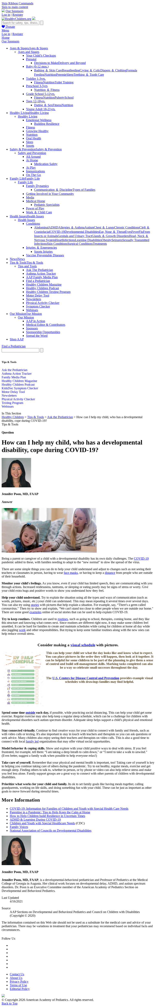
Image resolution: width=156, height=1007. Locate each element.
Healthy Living (27, 116)
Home (6, 37)
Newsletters (33, 299)
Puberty (60, 97)
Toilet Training (64, 82)
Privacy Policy (19, 981)
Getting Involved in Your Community (50, 193)
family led (32, 741)
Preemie (61, 74)
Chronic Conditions (126, 227)
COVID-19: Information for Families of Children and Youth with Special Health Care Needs (69, 808)
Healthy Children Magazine (44, 284)
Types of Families (84, 189)
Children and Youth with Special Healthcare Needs (42, 823)
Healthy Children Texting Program (48, 292)
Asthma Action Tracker (41, 273)
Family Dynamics (37, 186)
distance (110, 572)
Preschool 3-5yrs (37, 86)
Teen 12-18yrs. (35, 101)
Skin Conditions (57, 243)
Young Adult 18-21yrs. (40, 109)
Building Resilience (46, 123)
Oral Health (33, 138)
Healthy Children (13, 417)
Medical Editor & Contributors (45, 324)
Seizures (117, 240)
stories (35, 605)
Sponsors (32, 328)
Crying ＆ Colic (90, 70)
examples (35, 612)
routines (63, 619)
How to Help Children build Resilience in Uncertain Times (47, 816)
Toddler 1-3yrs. (36, 78)
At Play (31, 167)
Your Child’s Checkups (41, 55)
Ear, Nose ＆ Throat (112, 231)
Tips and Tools (27, 266)
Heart (58, 240)
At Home (32, 160)
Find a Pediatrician (38, 281)
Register (17, 14)
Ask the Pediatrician (14, 370)
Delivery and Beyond (72, 63)
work (22, 630)
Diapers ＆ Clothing (113, 70)
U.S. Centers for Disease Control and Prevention (85, 678)
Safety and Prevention (32, 153)
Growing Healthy (37, 131)
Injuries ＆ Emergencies (41, 247)
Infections (68, 240)
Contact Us (17, 974)
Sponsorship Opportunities (43, 332)
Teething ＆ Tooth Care (89, 74)
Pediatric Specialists (47, 204)
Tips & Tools (35, 417)
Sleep (70, 74)
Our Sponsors (14, 11)
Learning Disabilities (88, 240)
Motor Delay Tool (37, 295)
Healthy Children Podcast (42, 288)
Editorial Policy (20, 989)
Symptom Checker (38, 306)
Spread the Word (37, 335)
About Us (16, 978)
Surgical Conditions (80, 243)
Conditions (33, 223)
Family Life (25, 182)
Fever (135, 231)
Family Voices (19, 827)
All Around (33, 156)
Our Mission (26, 317)
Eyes (128, 231)
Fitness (38, 82)
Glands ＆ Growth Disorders (110, 236)
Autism (89, 227)
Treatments (100, 243)
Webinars (32, 310)
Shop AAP (17, 339)
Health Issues (26, 220)
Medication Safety (45, 164)
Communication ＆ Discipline (53, 189)
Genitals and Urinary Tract (75, 236)
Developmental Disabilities (82, 231)
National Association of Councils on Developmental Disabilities (50, 830)
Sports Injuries (43, 251)
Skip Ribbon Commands (17, 3)
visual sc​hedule (82, 645)
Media (30, 197)
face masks (71, 572)
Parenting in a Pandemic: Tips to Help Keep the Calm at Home (50, 812)
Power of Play (35, 208)
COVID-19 (57, 231)
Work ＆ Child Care (39, 212)
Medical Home (35, 201)
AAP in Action (35, 321)
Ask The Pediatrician (39, 270)
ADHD (53, 227)
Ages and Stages (28, 52)
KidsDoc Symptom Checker (20, 388)
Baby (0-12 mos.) (37, 66)
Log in (6, 14)
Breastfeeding (71, 70)
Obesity (107, 240)
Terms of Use (18, 985)
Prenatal (31, 59)
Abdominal (41, 227)
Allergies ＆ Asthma (71, 227)
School (69, 97)
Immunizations (35, 171)
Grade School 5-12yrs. (40, 94)
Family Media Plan (14, 377)
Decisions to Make (46, 63)
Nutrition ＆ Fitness (47, 90)
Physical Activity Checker (42, 302)
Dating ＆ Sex (43, 105)
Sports (30, 145)
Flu (141, 231)
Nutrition (50, 74)
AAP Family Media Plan (42, 277)
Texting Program (12, 403)
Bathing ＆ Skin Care (48, 70)
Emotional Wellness (38, 120)
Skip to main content (15, 7)
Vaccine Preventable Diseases (45, 255)
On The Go (33, 175)
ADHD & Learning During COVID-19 (35, 819)
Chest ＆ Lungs (104, 227)
